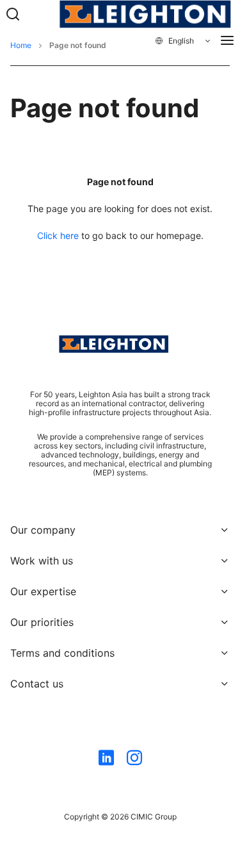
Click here (58, 235)
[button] (183, 41)
